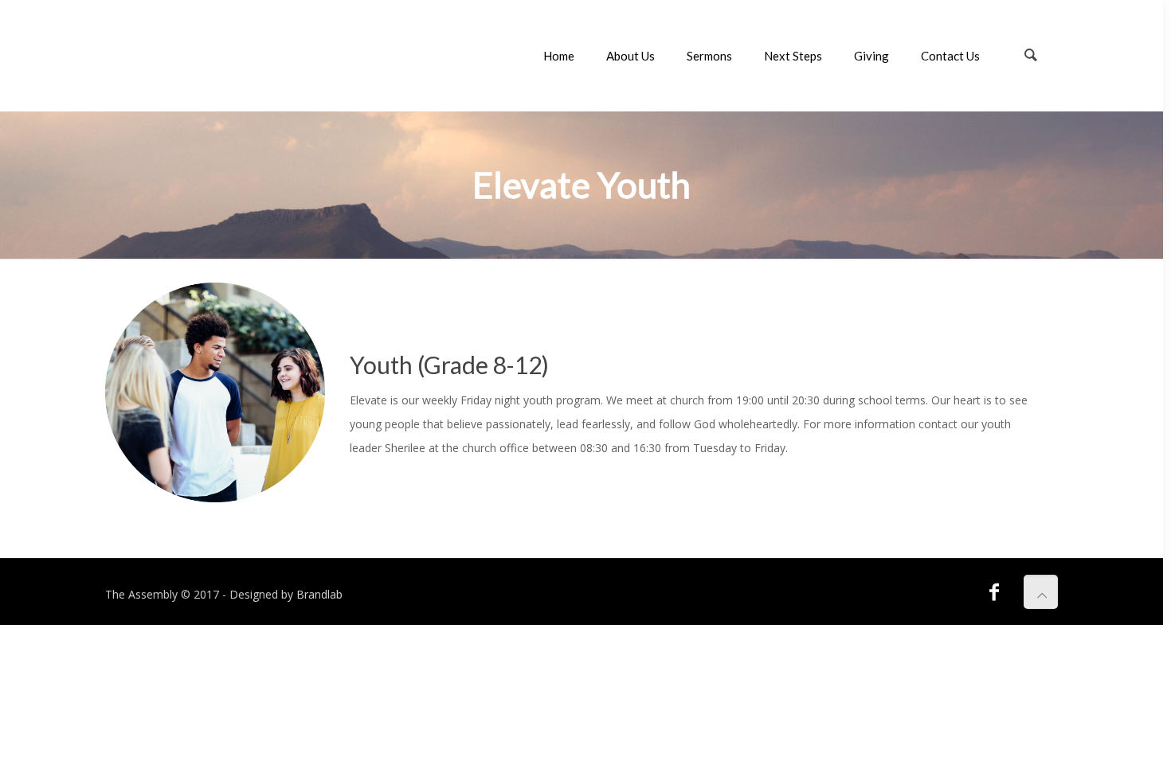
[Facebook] (994, 591)
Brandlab (319, 594)
